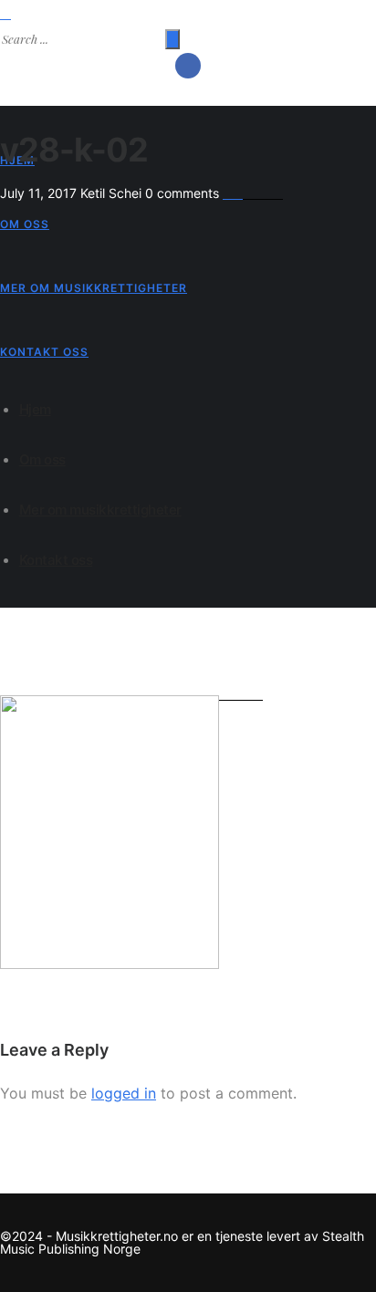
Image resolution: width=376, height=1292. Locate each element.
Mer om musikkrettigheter (93, 288)
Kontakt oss (44, 352)
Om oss (24, 224)
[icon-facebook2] (188, 65)
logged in (123, 1093)
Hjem (35, 409)
